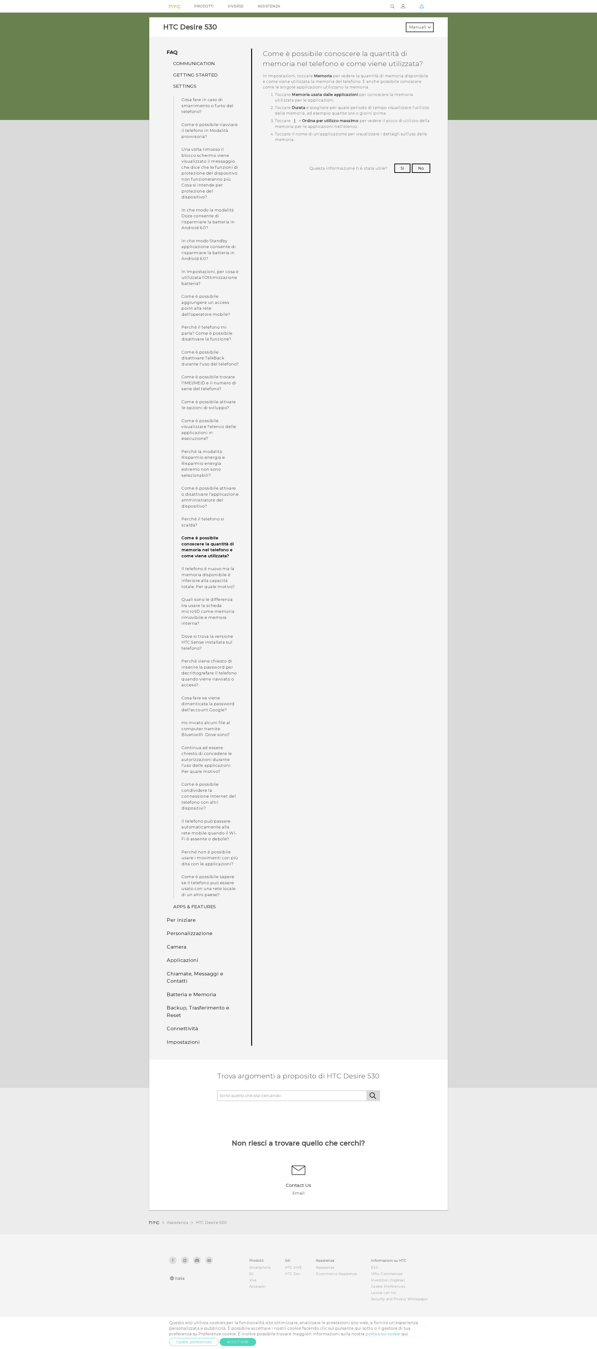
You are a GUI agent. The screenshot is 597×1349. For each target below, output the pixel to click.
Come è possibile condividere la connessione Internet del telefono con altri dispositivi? (208, 796)
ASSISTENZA (269, 6)
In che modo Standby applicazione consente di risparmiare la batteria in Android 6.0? (208, 249)
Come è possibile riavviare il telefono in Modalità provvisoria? (209, 130)
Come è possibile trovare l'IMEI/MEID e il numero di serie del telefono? (208, 383)
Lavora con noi (383, 1293)
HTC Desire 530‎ (211, 1222)
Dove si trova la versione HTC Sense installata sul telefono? (207, 642)
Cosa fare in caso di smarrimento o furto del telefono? (207, 105)
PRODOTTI (204, 6)
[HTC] (174, 6)
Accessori (257, 1286)
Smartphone (260, 1267)
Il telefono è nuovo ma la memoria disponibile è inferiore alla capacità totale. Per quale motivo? (208, 577)
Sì (402, 168)
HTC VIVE (293, 1267)
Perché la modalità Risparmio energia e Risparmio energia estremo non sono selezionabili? (203, 463)
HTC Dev (293, 1274)
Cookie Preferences (388, 1286)
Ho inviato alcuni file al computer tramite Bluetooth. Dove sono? (205, 728)
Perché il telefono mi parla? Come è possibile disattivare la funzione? (207, 333)
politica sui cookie (383, 1334)
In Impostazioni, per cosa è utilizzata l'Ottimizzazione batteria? (210, 277)
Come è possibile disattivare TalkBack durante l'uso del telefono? (210, 358)
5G (251, 1274)
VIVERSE (236, 6)
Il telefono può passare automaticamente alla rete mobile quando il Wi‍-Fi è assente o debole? (209, 830)
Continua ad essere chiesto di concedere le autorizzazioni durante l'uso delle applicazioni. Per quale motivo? (206, 759)
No (421, 168)
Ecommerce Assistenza (336, 1274)
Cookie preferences (193, 1342)
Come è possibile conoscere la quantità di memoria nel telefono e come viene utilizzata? (207, 547)
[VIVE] (422, 6)
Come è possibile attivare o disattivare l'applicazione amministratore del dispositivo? (210, 497)
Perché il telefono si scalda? (202, 522)
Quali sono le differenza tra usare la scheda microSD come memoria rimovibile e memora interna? (207, 611)
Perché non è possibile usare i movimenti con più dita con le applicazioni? (209, 858)
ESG (374, 1267)
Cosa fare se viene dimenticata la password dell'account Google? (208, 704)
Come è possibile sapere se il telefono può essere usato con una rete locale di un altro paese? (208, 885)
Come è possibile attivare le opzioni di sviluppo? (208, 404)
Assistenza (177, 1222)
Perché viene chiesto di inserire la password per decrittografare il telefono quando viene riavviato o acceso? (209, 673)
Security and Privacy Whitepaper (399, 1299)
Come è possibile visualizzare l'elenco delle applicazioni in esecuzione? (208, 429)
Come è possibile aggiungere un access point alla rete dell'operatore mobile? (205, 305)
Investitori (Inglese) (388, 1280)
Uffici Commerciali (387, 1274)
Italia (179, 1278)
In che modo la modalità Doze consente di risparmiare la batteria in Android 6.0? (208, 219)
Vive (253, 1280)
